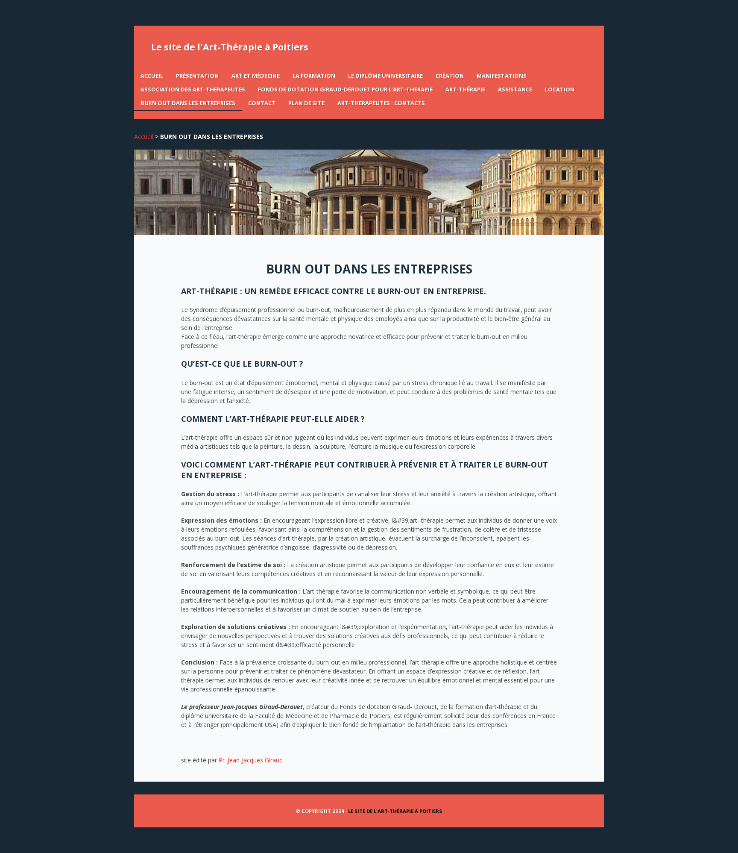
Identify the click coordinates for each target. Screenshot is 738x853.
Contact (261, 103)
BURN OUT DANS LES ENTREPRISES (188, 103)
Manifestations (502, 75)
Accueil (152, 75)
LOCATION (559, 89)
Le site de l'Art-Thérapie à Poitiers (229, 47)
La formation (314, 75)
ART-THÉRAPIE (465, 89)
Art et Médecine (255, 75)
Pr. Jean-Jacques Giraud (251, 760)
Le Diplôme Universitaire (385, 75)
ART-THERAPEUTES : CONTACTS (381, 103)
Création (450, 75)
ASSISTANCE (515, 89)
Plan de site (306, 103)
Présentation (197, 75)
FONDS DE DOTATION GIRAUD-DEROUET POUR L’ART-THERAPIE (345, 89)
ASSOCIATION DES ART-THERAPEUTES (193, 89)
